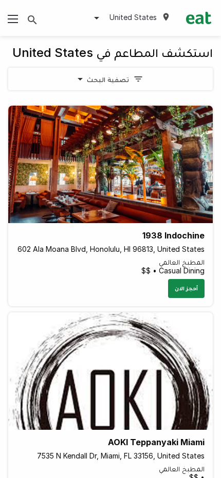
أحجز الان (186, 288)
